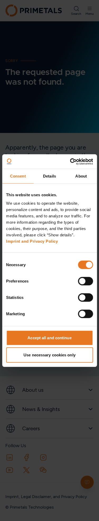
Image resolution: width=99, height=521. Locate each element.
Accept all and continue (49, 337)
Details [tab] (49, 176)
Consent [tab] (18, 176)
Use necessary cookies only (49, 355)
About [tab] (81, 176)
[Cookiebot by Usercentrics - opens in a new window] (70, 161)
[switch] (85, 281)
